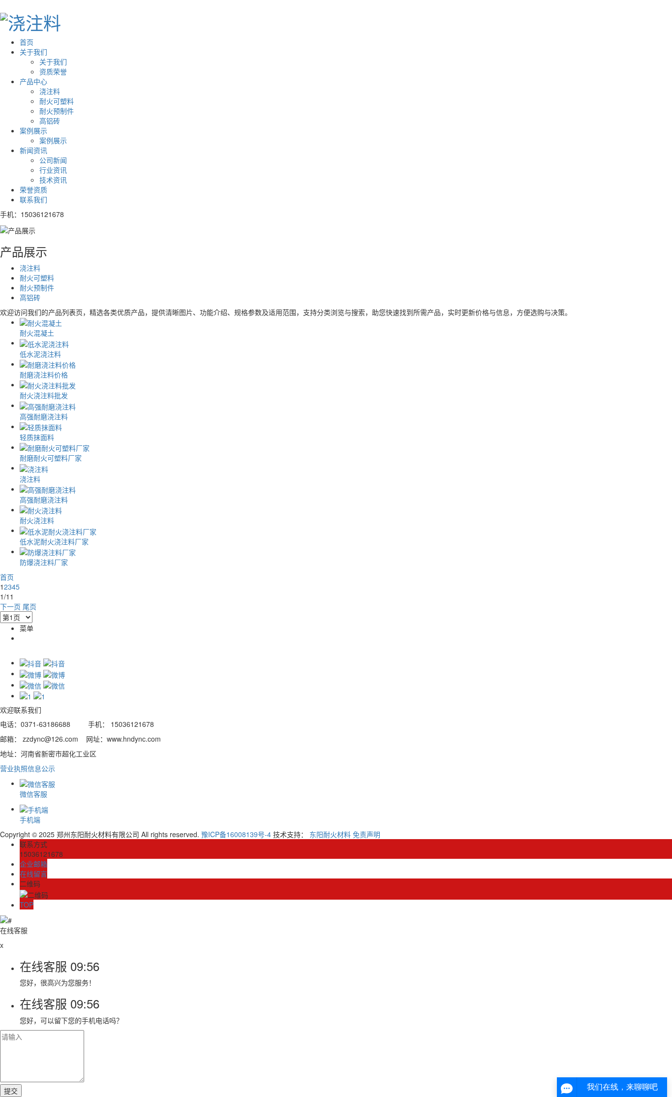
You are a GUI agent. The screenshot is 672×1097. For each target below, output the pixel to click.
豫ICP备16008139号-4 (236, 834)
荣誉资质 (33, 189)
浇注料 (49, 91)
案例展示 (33, 130)
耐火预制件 (56, 111)
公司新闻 (53, 160)
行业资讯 (53, 170)
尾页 (29, 606)
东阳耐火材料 (330, 834)
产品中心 (33, 81)
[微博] (42, 673)
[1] (32, 695)
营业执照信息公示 (27, 768)
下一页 (10, 606)
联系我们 (33, 199)
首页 (26, 42)
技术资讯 (53, 180)
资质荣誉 (53, 71)
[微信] (42, 685)
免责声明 (366, 834)
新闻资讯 (33, 150)
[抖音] (42, 662)
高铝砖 (49, 120)
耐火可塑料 (56, 101)
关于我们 (33, 52)
